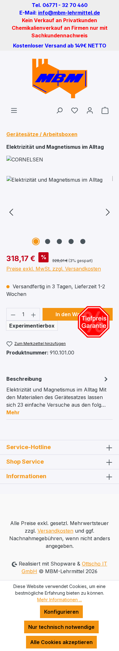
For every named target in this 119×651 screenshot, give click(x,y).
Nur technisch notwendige (61, 627)
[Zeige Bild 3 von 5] (59, 241)
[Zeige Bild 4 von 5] (71, 241)
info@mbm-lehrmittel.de (69, 12)
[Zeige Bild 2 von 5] (47, 241)
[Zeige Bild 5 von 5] (82, 241)
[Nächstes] (108, 211)
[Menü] (14, 110)
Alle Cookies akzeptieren (61, 642)
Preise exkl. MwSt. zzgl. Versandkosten (53, 269)
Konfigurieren (61, 612)
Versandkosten (55, 531)
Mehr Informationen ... (59, 599)
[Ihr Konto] (89, 110)
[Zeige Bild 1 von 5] (35, 241)
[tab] (57, 395)
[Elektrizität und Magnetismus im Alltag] (59, 211)
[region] (59, 211)
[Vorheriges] (11, 211)
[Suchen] (59, 110)
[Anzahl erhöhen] (33, 314)
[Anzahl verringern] (13, 314)
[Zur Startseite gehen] (59, 78)
